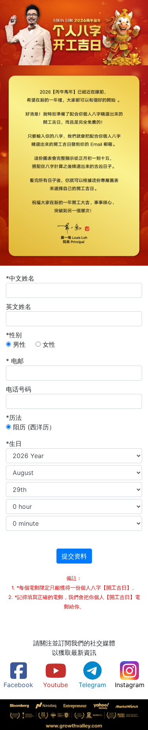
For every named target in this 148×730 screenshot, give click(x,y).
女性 (49, 344)
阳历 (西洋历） (34, 427)
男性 (19, 344)
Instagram (129, 685)
